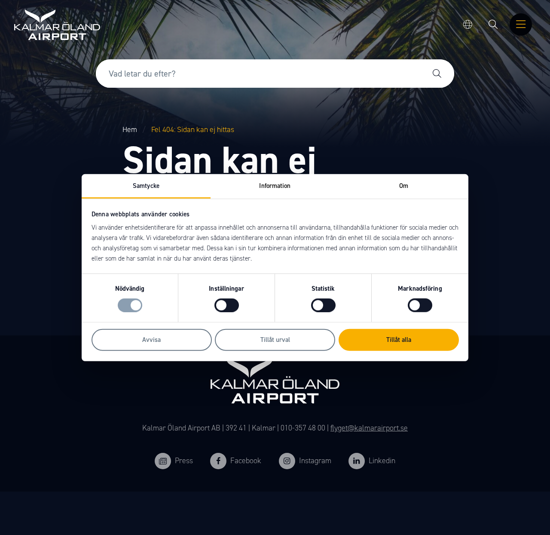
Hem (129, 129)
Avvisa (151, 339)
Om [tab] (403, 185)
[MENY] (521, 25)
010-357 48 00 (303, 428)
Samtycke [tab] (146, 185)
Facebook (245, 460)
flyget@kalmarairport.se (369, 428)
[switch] (226, 305)
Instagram (315, 460)
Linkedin (382, 460)
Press (184, 460)
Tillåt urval (275, 339)
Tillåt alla (398, 339)
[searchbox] (258, 73)
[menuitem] (493, 25)
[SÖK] (493, 25)
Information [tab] (274, 185)
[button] (437, 73)
